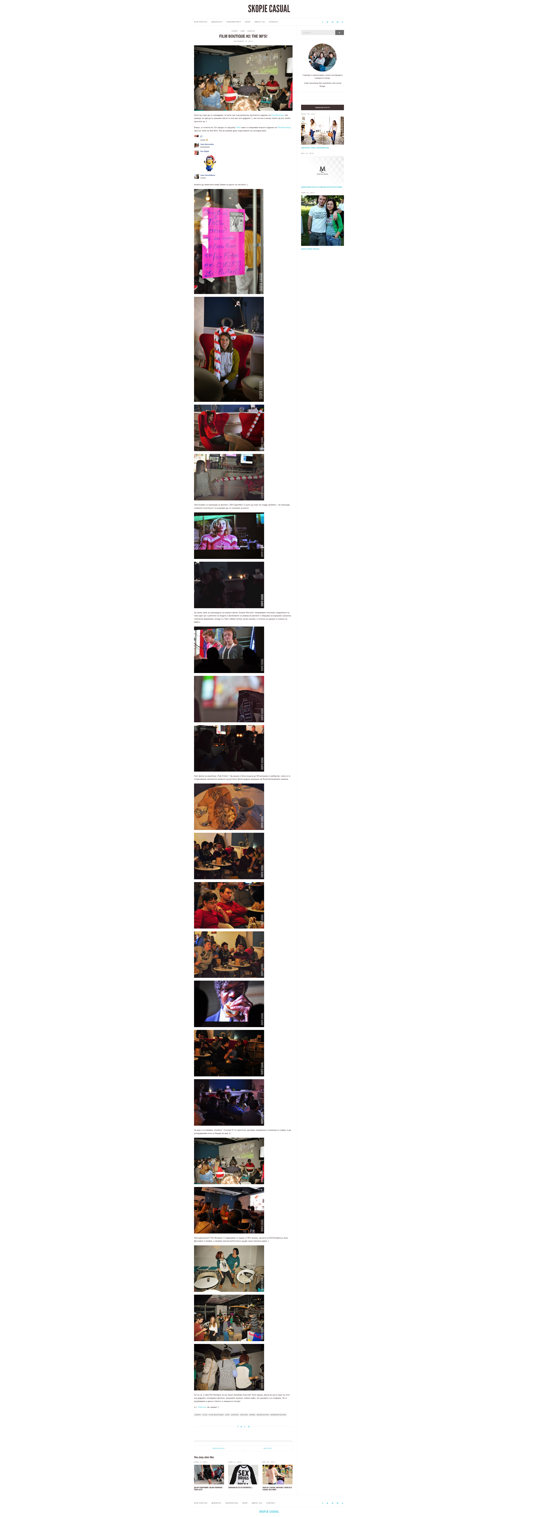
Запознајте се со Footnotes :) (240, 1487)
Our (243, 31)
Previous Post (219, 1448)
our (227, 1414)
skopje (235, 1414)
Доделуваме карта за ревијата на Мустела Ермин (321, 187)
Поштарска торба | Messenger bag (315, 148)
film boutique (216, 1414)
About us (260, 22)
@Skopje (216, 22)
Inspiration (233, 22)
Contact (273, 22)
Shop (248, 22)
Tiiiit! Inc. (202, 1407)
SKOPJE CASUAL (269, 9)
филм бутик (263, 1414)
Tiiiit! (238, 127)
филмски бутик (278, 1414)
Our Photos (200, 22)
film (205, 1414)
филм (252, 1414)
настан (244, 1414)
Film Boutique (278, 115)
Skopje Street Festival (310, 249)
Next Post (268, 1448)
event (198, 1414)
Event (235, 31)
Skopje (251, 31)
